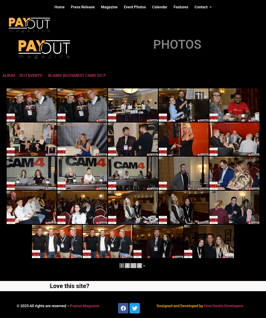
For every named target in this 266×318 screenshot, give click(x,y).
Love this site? (69, 286)
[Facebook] (123, 308)
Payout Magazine (84, 306)
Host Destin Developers (223, 306)
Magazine (109, 7)
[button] (203, 7)
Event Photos (135, 7)
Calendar (159, 7)
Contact (201, 7)
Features (181, 7)
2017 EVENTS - (31, 75)
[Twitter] (134, 308)
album (8, 75)
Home (59, 7)
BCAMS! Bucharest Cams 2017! (77, 75)
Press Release (83, 7)
